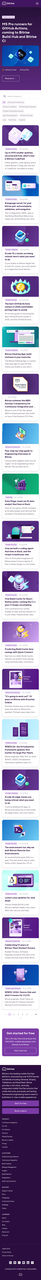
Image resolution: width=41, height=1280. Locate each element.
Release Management (9, 1167)
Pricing (4, 1144)
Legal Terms (6, 1249)
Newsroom (5, 1232)
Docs (3, 1194)
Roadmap (5, 1205)
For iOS (4, 1126)
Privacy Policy (6, 1252)
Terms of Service (7, 1256)
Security (5, 1133)
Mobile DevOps (8, 17)
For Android (6, 1130)
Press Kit (5, 1235)
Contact (5, 1147)
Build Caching (6, 1164)
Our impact (6, 1221)
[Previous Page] (5, 1014)
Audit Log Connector (9, 1181)
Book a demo (21, 1111)
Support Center (7, 1191)
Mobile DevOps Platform (10, 1157)
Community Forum (8, 1201)
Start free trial (20, 1050)
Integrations (6, 1178)
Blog (3, 1225)
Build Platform (7, 1174)
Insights (4, 1171)
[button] (37, 3)
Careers (4, 1228)
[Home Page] (8, 3)
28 (36, 1014)
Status (4, 1208)
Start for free (20, 1103)
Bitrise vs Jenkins (7, 1140)
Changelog (5, 1198)
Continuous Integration (9, 1123)
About (4, 1218)
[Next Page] (21, 1018)
